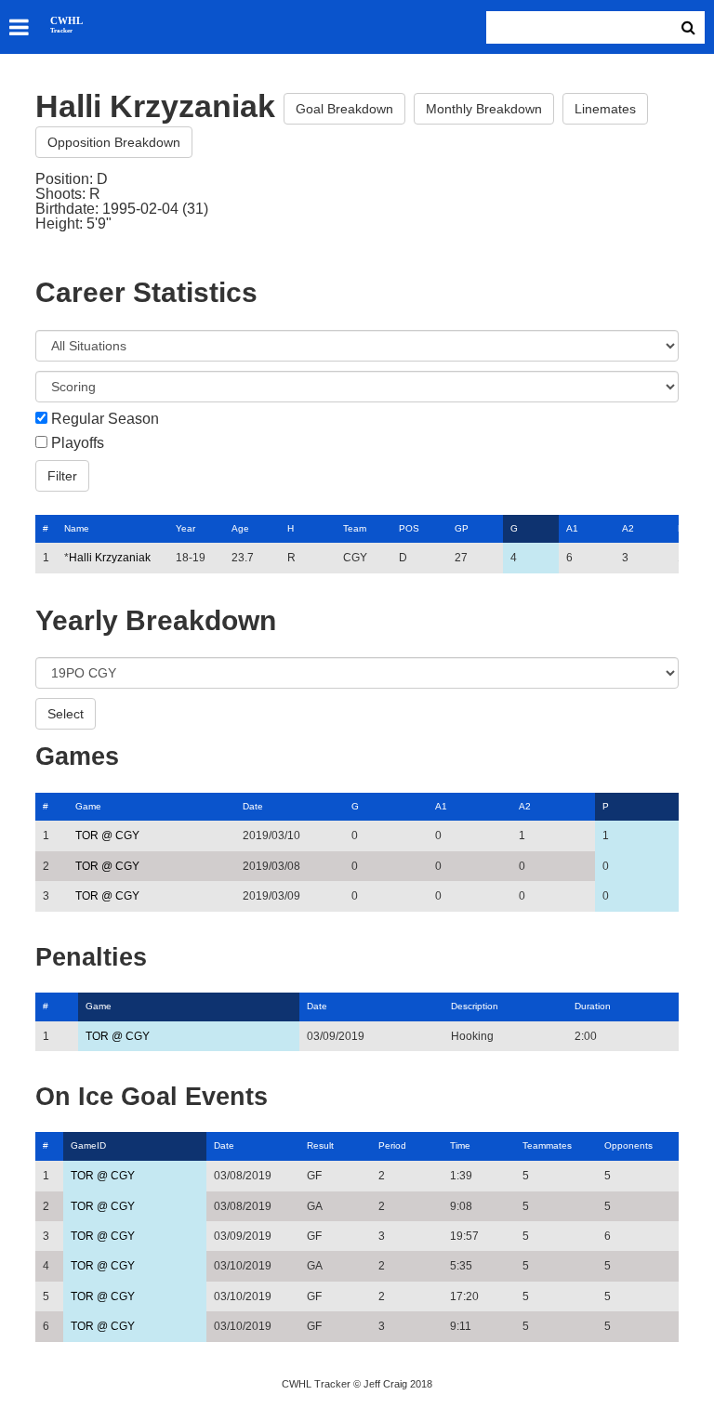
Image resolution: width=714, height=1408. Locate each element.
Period (392, 1145)
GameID (88, 1145)
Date (253, 806)
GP (462, 528)
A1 (572, 528)
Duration (593, 1006)
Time (460, 1145)
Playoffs (77, 443)
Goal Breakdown (344, 108)
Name (76, 528)
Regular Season (105, 419)
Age (240, 528)
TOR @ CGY (107, 835)
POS (409, 528)
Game (88, 806)
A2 (628, 528)
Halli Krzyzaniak (110, 557)
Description (474, 1006)
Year (185, 528)
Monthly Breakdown (484, 108)
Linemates (605, 108)
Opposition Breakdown (113, 142)
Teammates (547, 1145)
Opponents (628, 1145)
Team (354, 528)
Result (320, 1145)
